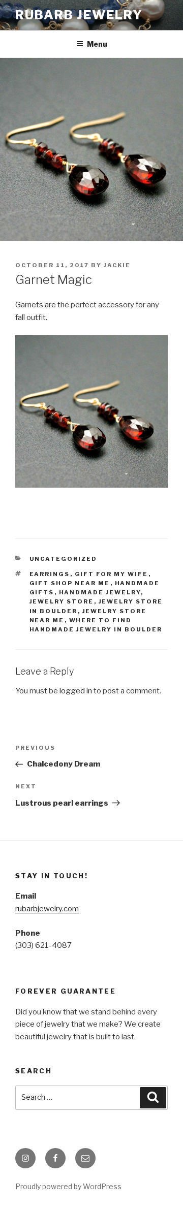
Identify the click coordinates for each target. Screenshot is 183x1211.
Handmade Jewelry (100, 592)
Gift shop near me (69, 583)
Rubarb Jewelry (79, 15)
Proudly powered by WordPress (68, 1186)
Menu (97, 44)
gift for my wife (111, 574)
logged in (75, 690)
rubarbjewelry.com (47, 908)
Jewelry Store (61, 601)
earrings (49, 574)
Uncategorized (63, 558)
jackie (117, 265)
